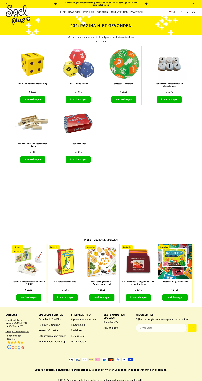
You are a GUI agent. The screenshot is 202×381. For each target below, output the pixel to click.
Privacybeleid (78, 325)
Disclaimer (76, 330)
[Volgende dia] (193, 4)
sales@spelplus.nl (13, 320)
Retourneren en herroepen (52, 336)
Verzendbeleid (78, 341)
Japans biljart (110, 328)
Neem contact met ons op (52, 341)
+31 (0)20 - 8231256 (14, 326)
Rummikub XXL (111, 322)
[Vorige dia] (6, 4)
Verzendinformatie (48, 330)
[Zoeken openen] (182, 12)
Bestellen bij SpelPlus (50, 319)
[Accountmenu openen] (187, 12)
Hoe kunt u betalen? (49, 325)
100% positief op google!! (17, 331)
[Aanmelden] (192, 328)
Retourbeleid (78, 336)
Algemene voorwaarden (83, 319)
